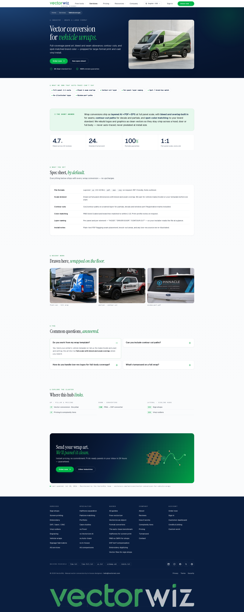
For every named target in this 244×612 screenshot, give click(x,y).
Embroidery (55, 520)
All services (55, 547)
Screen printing (56, 515)
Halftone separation (88, 511)
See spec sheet (79, 61)
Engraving (54, 534)
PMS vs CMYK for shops (119, 538)
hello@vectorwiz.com (111, 573)
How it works (144, 520)
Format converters (117, 524)
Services (93, 3)
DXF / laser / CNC (57, 524)
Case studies (85, 524)
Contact (142, 538)
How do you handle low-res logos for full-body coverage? (81, 364)
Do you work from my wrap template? (71, 342)
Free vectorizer (116, 515)
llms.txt (73, 564)
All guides (113, 511)
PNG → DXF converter (111, 407)
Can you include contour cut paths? (143, 342)
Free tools (79, 3)
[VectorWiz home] (122, 593)
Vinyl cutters (156, 412)
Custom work (174, 529)
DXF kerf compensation (119, 543)
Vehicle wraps (56, 538)
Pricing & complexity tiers (63, 412)
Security (191, 573)
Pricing (106, 3)
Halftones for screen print (120, 534)
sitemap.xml (112, 564)
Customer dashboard (178, 520)
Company (134, 3)
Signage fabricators (58, 543)
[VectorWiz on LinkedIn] (168, 564)
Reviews (142, 515)
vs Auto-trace (86, 538)
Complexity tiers (146, 524)
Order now (186, 4)
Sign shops (155, 407)
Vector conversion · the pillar (65, 407)
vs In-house (85, 543)
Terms (183, 573)
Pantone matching (87, 515)
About (141, 511)
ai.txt (100, 564)
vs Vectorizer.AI (86, 534)
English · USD (153, 4)
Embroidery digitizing (118, 547)
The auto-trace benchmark (121, 529)
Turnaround (144, 534)
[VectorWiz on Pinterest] (192, 564)
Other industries (85, 469)
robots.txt (125, 564)
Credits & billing (175, 524)
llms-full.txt (87, 564)
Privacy (175, 573)
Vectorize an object (117, 520)
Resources (119, 3)
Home (54, 12)
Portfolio (83, 520)
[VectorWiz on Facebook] (180, 564)
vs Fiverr (83, 529)
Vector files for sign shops (120, 552)
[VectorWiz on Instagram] (174, 564)
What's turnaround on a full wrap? (142, 364)
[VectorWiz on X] (186, 564)
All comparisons (87, 547)
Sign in (170, 3)
